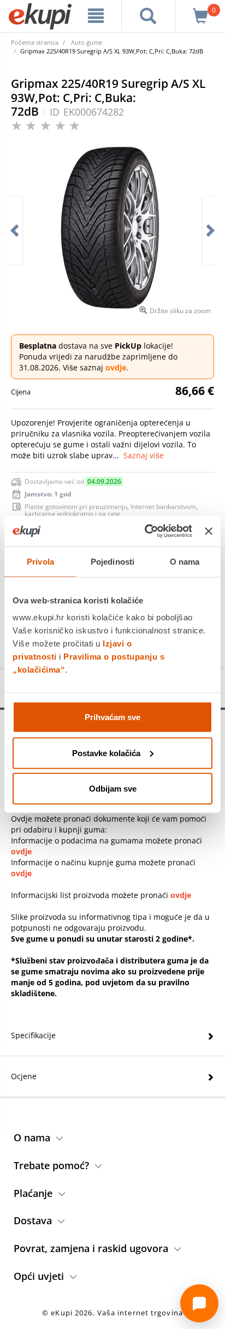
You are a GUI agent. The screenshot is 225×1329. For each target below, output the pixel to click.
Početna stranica (34, 42)
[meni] (96, 16)
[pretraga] (148, 16)
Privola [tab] (40, 561)
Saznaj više (143, 455)
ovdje (115, 367)
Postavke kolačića (106, 752)
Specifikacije (33, 1035)
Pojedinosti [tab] (112, 561)
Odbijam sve (113, 788)
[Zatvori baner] (208, 531)
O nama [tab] (185, 561)
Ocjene (24, 1076)
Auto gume (86, 42)
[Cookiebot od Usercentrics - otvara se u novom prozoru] (145, 531)
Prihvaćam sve (112, 717)
